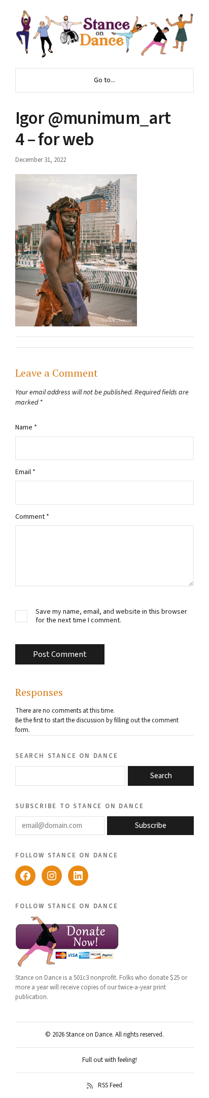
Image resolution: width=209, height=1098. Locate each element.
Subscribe (150, 825)
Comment (32, 517)
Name (26, 427)
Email (25, 472)
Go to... (104, 80)
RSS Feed (110, 1085)
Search (161, 776)
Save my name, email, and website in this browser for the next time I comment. (111, 616)
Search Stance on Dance (66, 755)
